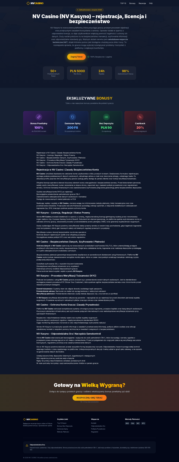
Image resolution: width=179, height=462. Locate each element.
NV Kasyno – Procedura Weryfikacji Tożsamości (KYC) (58, 160)
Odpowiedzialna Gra (98, 426)
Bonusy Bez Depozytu (65, 426)
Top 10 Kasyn (61, 423)
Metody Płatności (63, 432)
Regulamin (94, 432)
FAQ (150, 3)
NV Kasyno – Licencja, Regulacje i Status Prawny (55, 155)
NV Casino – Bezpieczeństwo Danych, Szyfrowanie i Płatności (60, 158)
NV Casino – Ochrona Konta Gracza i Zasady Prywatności (59, 163)
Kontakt (93, 423)
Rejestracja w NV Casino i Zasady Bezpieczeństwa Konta (58, 153)
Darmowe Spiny (62, 429)
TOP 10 (123, 3)
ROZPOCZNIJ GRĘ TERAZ (89, 398)
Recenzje (142, 3)
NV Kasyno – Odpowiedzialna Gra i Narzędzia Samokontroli (59, 165)
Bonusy (132, 3)
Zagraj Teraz (76, 57)
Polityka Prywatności (98, 429)
